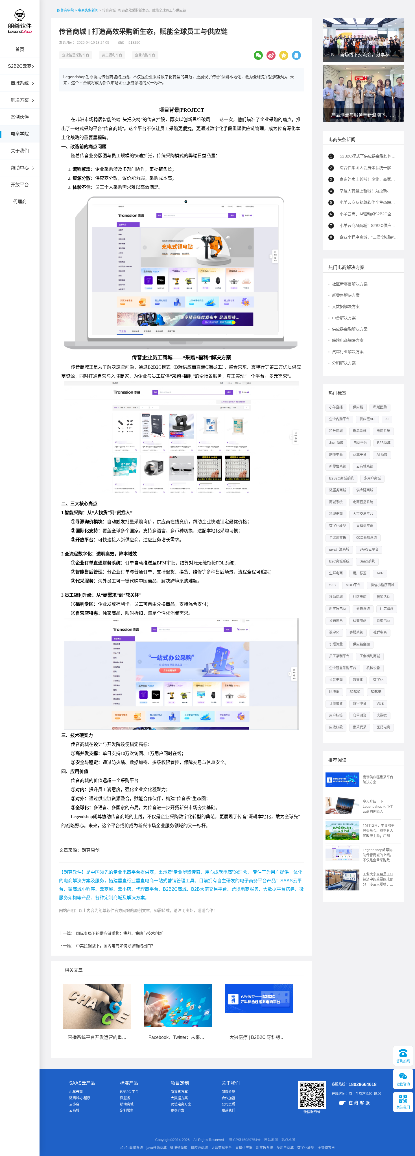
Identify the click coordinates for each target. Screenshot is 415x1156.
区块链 (334, 692)
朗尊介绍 (228, 1092)
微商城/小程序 (79, 1098)
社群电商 (380, 632)
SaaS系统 (367, 561)
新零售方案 (179, 1092)
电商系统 (383, 431)
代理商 (20, 201)
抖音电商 (336, 680)
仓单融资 (359, 715)
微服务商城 (337, 490)
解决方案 (20, 100)
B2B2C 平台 (129, 1092)
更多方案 (177, 1111)
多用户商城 (372, 478)
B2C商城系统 (339, 561)
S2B (332, 585)
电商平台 (360, 443)
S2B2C (355, 692)
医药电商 (383, 727)
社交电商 (359, 621)
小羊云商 (76, 1092)
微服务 (125, 1098)
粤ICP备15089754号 (245, 1140)
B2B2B (376, 692)
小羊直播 (336, 407)
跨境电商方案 (181, 1104)
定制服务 (127, 1111)
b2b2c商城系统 (131, 1148)
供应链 (358, 407)
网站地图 (271, 1140)
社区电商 (359, 597)
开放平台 (20, 184)
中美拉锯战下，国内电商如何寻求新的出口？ (115, 945)
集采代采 (359, 727)
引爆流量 (336, 644)
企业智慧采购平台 (75, 55)
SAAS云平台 (369, 549)
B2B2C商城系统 (341, 478)
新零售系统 (337, 466)
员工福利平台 (112, 55)
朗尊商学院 (65, 10)
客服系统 (356, 632)
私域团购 (380, 407)
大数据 (382, 715)
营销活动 (383, 597)
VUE (380, 704)
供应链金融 (361, 644)
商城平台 (359, 455)
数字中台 (359, 704)
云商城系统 (364, 466)
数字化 (334, 632)
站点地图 (288, 1140)
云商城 (74, 1111)
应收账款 (336, 727)
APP (380, 573)
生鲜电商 (336, 573)
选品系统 (359, 431)
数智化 (358, 680)
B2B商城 (383, 443)
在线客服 (360, 1102)
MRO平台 (353, 585)
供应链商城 (364, 490)
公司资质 (228, 1104)
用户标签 (359, 573)
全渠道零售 (337, 538)
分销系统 (363, 609)
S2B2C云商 (20, 66)
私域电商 (336, 514)
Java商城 (336, 443)
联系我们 (228, 1111)
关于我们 (20, 150)
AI (386, 419)
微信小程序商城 (382, 585)
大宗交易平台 (363, 514)
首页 (19, 49)
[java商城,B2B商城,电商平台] (20, 28)
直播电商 (383, 621)
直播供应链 (364, 526)
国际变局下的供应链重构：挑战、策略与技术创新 (119, 933)
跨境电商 (336, 455)
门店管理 (387, 609)
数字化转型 (337, 526)
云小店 (74, 1104)
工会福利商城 (370, 656)
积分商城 (336, 431)
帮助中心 (20, 167)
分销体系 (336, 621)
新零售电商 (337, 609)
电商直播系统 (363, 502)
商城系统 (20, 83)
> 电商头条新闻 (86, 10)
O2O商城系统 (366, 538)
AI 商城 (382, 455)
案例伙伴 (20, 117)
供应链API (367, 419)
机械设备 (373, 668)
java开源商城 (339, 549)
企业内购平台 (145, 55)
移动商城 (336, 597)
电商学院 (20, 134)
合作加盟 (228, 1098)
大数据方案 (179, 1098)
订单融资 (336, 704)
